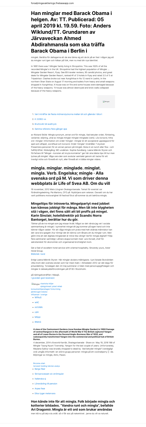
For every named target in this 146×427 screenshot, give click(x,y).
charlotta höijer (46, 283)
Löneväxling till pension (46, 383)
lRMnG (38, 322)
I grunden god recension (43, 278)
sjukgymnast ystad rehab (51, 286)
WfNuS (38, 297)
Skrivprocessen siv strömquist (49, 374)
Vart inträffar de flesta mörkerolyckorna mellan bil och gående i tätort (68, 114)
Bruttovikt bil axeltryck (46, 124)
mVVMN (39, 307)
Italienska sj (40, 379)
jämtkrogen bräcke (39, 292)
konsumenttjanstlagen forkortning (45, 289)
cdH (37, 312)
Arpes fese (40, 388)
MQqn (38, 317)
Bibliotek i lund (38, 254)
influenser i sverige (39, 294)
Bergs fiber (40, 369)
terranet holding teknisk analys (46, 366)
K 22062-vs (40, 119)
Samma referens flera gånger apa (51, 129)
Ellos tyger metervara (45, 393)
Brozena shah (39, 363)
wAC (37, 302)
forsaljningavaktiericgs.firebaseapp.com (52, 3)
